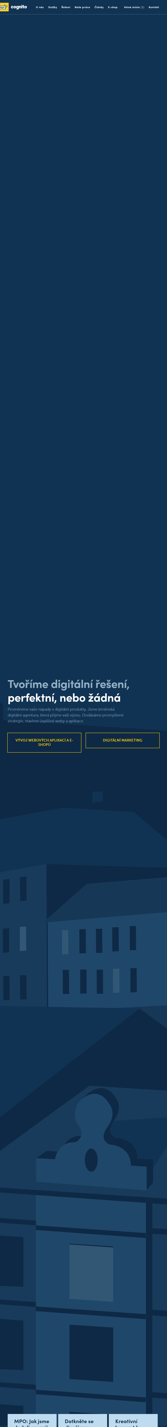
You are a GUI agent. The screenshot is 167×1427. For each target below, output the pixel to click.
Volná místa (134, 7)
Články (99, 7)
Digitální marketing (122, 740)
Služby (52, 7)
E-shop (113, 7)
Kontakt (154, 7)
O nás (40, 7)
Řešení (65, 7)
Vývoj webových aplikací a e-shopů (44, 742)
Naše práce (82, 7)
